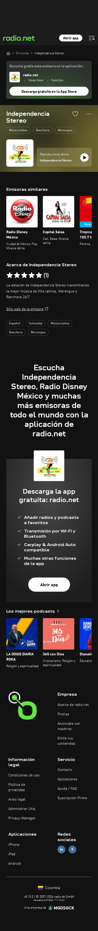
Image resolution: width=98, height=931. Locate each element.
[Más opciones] (89, 114)
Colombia (35, 323)
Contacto (64, 770)
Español (14, 323)
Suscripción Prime (72, 798)
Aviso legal (16, 799)
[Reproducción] (84, 157)
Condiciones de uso (23, 775)
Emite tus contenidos (66, 741)
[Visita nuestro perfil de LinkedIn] (61, 849)
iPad (11, 854)
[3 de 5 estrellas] (24, 275)
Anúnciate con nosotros (68, 726)
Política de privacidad (16, 787)
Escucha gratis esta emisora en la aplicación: (46, 66)
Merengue (65, 130)
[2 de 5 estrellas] (17, 275)
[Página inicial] (8, 53)
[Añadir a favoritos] (75, 114)
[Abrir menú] (92, 38)
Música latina (18, 130)
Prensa (63, 714)
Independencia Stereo (56, 160)
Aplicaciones (67, 779)
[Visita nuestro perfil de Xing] (72, 849)
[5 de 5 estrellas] (39, 275)
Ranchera (42, 130)
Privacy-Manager (22, 818)
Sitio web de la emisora (24, 309)
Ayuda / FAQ (67, 789)
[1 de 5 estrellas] (9, 275)
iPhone (13, 845)
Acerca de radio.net (73, 705)
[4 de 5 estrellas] (31, 275)
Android (14, 863)
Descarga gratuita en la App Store (49, 92)
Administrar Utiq (21, 809)
